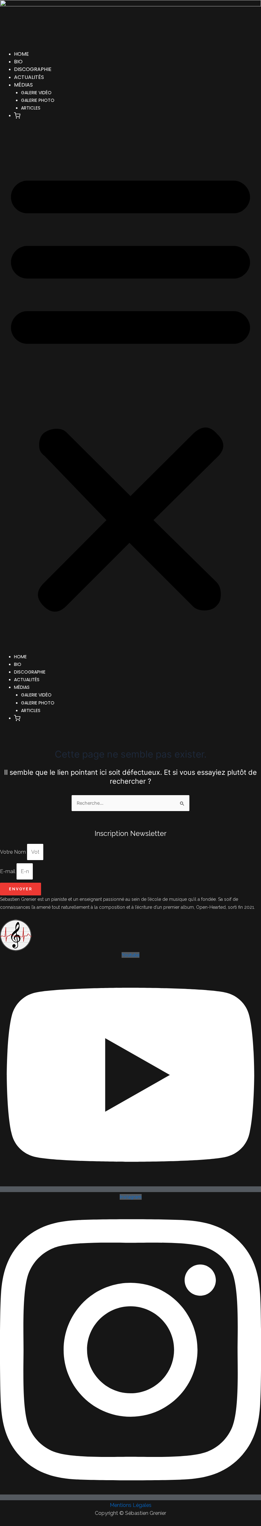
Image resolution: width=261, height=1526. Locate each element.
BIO (18, 61)
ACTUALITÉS (29, 77)
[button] (17, 115)
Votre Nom (13, 852)
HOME (21, 54)
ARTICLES (30, 108)
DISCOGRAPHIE (33, 69)
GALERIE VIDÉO (36, 92)
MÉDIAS (23, 84)
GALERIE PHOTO (37, 100)
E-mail (8, 871)
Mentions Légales (131, 1505)
